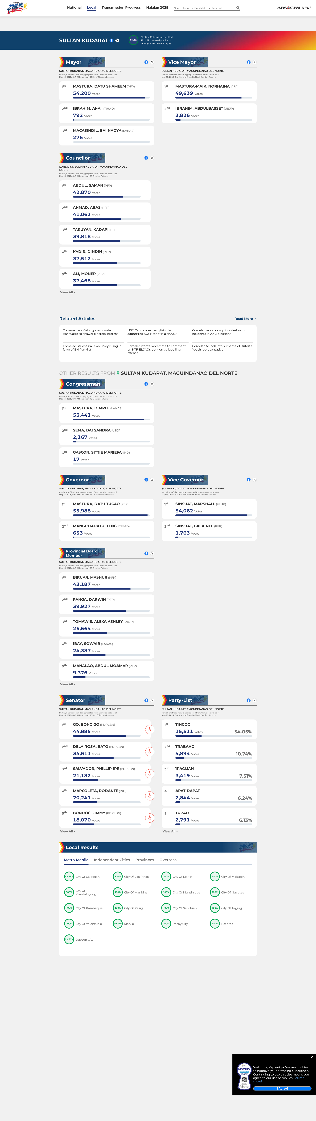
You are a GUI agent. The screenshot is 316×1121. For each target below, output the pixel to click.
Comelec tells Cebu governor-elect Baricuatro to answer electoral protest (90, 332)
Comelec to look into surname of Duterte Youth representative (222, 347)
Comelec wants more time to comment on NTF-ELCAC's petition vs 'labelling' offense (156, 349)
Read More (244, 319)
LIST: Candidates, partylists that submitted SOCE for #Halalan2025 (152, 332)
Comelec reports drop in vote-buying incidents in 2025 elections (219, 332)
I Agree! (282, 1088)
